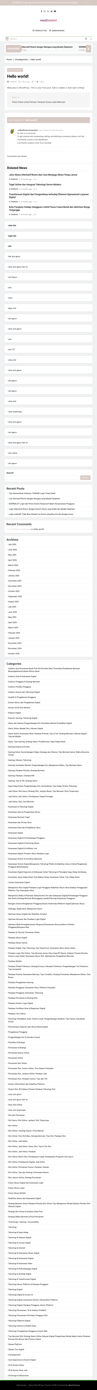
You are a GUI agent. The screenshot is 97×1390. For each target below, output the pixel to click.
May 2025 (12, 617)
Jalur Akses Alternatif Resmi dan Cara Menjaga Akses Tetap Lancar (43, 175)
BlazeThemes (74, 1385)
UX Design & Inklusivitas (18, 1375)
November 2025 (14, 586)
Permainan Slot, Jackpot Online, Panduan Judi (27, 1074)
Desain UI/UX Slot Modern (19, 708)
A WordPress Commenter (28, 130)
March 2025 (13, 627)
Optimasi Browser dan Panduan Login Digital (27, 919)
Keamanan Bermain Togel (19, 817)
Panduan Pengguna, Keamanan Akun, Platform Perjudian (31, 987)
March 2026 (13, 565)
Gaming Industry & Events (19, 747)
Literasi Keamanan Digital (19, 882)
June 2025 (12, 612)
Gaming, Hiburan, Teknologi (19, 760)
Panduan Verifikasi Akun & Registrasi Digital (26, 1008)
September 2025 (15, 596)
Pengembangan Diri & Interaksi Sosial (24, 1037)
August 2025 (13, 602)
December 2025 (14, 581)
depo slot (12, 308)
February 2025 (14, 633)
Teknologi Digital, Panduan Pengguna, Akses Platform (30, 1305)
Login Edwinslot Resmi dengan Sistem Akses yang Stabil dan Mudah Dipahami (45, 3)
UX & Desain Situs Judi (17, 1370)
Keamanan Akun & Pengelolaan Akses (24, 812)
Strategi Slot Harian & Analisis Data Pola (25, 1211)
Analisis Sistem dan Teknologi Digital (24, 692)
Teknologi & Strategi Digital (19, 1274)
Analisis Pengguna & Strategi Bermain (24, 682)
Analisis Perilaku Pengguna (19, 687)
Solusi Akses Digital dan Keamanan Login (25, 1183)
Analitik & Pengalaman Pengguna (22, 697)
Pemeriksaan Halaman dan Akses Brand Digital (28, 1027)
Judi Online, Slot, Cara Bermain (21, 802)
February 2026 (14, 570)
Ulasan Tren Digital (16, 1349)
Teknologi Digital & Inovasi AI (20, 1295)
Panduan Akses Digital (17, 938)
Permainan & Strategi (17, 1048)
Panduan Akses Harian (17, 943)
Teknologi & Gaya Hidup (18, 1232)
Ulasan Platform (15, 1344)
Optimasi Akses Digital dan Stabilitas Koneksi (27, 914)
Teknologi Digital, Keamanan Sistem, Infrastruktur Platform (33, 1300)
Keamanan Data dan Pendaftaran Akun (24, 827)
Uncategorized (15, 70)
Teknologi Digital (15, 1289)
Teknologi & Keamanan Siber (20, 1263)
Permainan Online (15, 1058)
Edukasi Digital (14, 713)
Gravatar (47, 143)
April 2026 (12, 560)
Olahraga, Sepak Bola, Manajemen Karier (25, 909)
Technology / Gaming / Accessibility (23, 1222)
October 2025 (13, 591)
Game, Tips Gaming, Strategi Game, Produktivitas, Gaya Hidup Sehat (36, 742)
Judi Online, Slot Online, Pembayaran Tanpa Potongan (30, 796)
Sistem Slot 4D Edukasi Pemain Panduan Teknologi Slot (31, 1089)
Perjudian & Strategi (16, 1042)
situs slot (12, 360)
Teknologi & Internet (16, 1248)
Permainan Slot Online (17, 1063)
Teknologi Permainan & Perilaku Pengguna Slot (28, 1315)
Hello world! (39, 529)
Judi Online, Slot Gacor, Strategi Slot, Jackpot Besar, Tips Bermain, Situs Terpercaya (43, 791)
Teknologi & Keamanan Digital (20, 1258)
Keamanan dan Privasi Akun (20, 822)
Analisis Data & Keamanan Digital (22, 676)
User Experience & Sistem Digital (22, 1360)
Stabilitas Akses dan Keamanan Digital (24, 1198)
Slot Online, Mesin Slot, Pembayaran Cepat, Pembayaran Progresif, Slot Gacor (40, 1157)
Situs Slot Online (15, 1105)
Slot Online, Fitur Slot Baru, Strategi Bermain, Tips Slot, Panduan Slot (37, 1136)
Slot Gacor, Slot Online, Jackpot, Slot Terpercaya (28, 1120)
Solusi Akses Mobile (17, 1193)
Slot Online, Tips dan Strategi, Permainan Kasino (28, 1172)
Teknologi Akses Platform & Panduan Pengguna (28, 1284)
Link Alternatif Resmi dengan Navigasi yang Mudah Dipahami (35, 47)
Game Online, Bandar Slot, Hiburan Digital (25, 728)
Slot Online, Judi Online (18, 1141)
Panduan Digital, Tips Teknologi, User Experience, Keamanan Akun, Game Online (41, 948)
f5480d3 (13, 81)
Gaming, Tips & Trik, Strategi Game (22, 781)
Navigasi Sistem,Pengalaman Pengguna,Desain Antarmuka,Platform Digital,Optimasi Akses (46, 904)
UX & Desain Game (16, 1365)
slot (9, 287)
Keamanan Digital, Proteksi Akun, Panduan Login (28, 853)
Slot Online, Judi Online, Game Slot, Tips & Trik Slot (29, 1146)
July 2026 (12, 544)
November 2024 (14, 648)
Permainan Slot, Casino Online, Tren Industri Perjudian (30, 1068)
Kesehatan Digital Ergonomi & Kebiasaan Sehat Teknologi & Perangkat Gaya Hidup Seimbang (47, 872)
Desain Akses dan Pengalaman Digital (24, 702)
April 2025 (12, 622)
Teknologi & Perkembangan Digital (22, 1269)
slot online (12, 453)
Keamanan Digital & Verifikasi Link (22, 848)
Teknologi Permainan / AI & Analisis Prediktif (27, 1310)
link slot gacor (14, 256)
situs (10, 298)
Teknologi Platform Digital (19, 1321)
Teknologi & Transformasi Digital (22, 1279)
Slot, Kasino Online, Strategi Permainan (24, 1177)
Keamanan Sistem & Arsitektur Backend (25, 859)
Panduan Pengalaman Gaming (20, 982)
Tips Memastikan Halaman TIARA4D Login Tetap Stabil (32, 493)
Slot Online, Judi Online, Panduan (22, 1151)
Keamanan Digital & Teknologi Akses (23, 843)
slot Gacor (12, 277)
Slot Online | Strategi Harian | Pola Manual (26, 1131)
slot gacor (12, 318)
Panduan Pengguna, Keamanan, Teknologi (25, 993)
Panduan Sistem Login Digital (20, 1003)
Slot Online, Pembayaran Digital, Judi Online (26, 1162)
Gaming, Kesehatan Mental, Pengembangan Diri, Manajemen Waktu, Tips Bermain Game (45, 765)
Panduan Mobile (15, 961)
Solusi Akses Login (16, 1188)
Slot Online (12, 1125)
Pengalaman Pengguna (17, 1032)
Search (10, 473)
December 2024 (14, 643)
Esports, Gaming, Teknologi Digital (22, 718)
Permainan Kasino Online (18, 1053)
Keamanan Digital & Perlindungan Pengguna (26, 838)
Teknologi (12, 1227)
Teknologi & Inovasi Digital (19, 1243)
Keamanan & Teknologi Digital (20, 807)
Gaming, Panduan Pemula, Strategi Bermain (26, 770)
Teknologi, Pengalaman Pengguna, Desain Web (27, 1331)
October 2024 (13, 653)
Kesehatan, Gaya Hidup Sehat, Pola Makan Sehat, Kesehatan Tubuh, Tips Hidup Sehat (44, 877)
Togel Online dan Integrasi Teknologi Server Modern (35, 184)
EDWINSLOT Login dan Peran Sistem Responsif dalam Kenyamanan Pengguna (41, 504)
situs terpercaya (15, 412)
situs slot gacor (14, 329)
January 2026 (13, 576)
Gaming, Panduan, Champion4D (21, 776)
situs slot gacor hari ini (18, 267)
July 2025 (12, 607)
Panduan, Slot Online (17, 1014)
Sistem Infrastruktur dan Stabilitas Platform (26, 1084)
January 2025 (13, 638)
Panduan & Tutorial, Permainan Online (24, 932)
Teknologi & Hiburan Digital (19, 1237)
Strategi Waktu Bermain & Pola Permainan (25, 1217)
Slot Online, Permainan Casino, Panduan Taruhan (28, 1167)
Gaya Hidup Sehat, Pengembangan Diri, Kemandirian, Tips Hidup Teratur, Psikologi (42, 786)
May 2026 (12, 555)
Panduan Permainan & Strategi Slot (23, 998)
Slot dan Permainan (16, 1115)
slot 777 (11, 349)
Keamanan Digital (15, 833)
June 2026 (12, 550)
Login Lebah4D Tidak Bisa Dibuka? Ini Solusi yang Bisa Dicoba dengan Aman (41, 514)
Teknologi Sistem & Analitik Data (22, 1326)
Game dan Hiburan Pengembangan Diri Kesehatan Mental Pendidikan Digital (40, 723)
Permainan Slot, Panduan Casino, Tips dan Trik (27, 1079)
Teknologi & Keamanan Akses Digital (23, 1253)
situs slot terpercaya (17, 1110)
